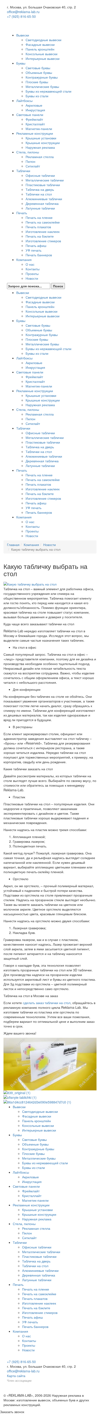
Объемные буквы (39, 72)
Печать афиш (36, 245)
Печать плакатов (38, 226)
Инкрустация (35, 110)
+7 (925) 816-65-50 (21, 16)
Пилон (30, 161)
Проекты (32, 273)
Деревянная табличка (42, 203)
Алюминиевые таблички (44, 198)
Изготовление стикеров (43, 241)
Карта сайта (16, 1375)
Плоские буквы (37, 82)
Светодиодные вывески (43, 39)
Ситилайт (33, 166)
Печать (21, 212)
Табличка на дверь (40, 189)
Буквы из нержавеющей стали (48, 91)
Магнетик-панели (39, 128)
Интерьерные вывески (43, 58)
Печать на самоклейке (43, 222)
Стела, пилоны (27, 152)
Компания (24, 259)
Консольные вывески (41, 53)
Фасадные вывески (40, 44)
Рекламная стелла (40, 156)
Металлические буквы (42, 86)
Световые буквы (38, 67)
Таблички (23, 170)
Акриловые (34, 105)
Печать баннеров (39, 255)
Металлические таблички (45, 180)
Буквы (20, 63)
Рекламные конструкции (34, 133)
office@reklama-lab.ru (23, 11)
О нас (30, 264)
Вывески (22, 35)
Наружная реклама (40, 147)
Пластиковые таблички (43, 184)
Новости (32, 278)
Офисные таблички (40, 175)
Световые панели (29, 114)
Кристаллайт (35, 124)
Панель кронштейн (40, 49)
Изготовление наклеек (43, 231)
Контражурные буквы (42, 77)
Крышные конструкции (43, 142)
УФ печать (33, 250)
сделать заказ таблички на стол (46, 1002)
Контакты (33, 269)
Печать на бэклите (40, 236)
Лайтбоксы (24, 100)
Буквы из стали (37, 96)
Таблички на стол (39, 194)
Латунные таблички (40, 208)
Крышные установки (41, 138)
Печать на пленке (39, 217)
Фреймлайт (34, 119)
